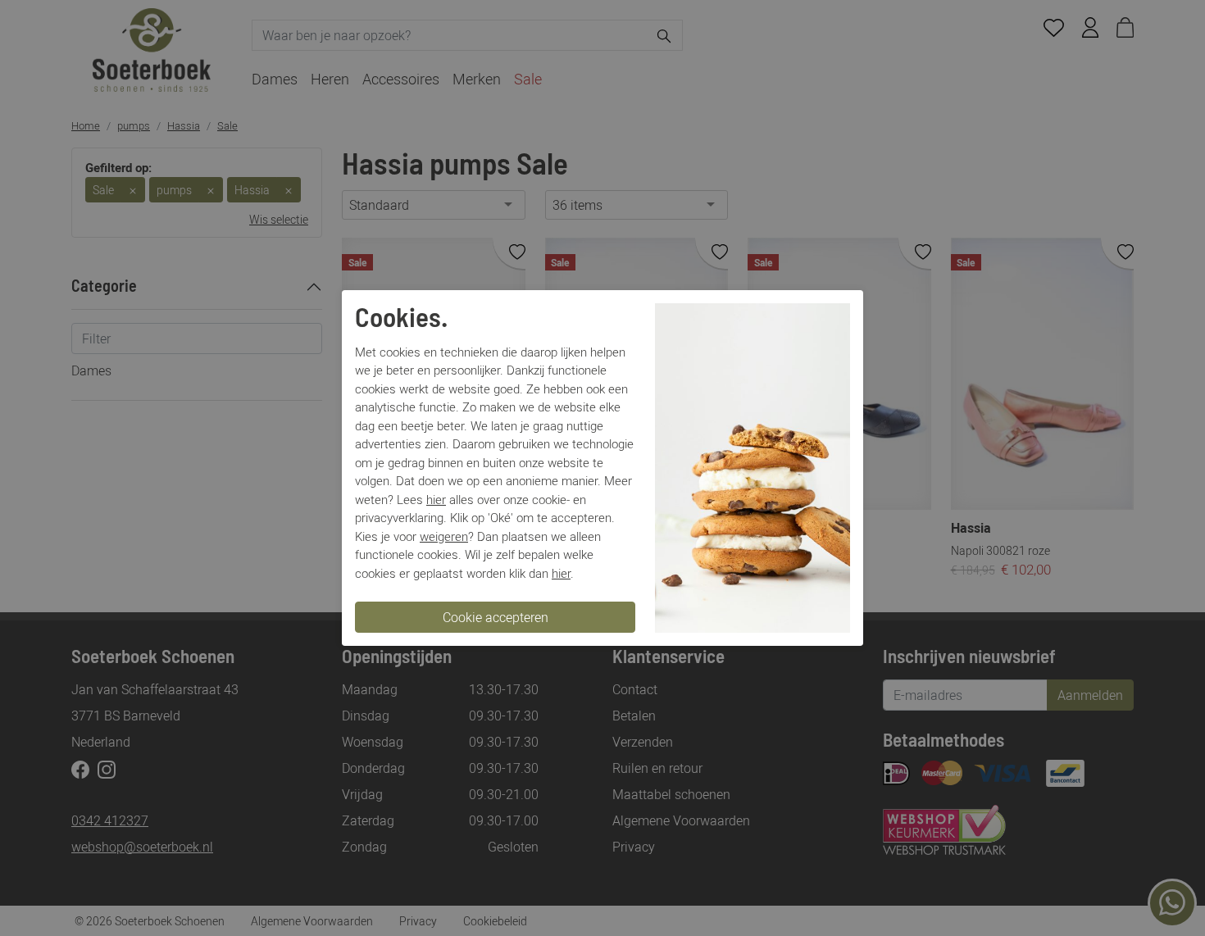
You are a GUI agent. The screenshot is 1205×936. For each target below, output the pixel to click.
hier (436, 499)
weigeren (444, 536)
